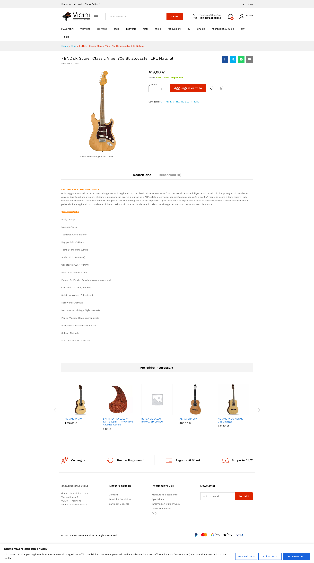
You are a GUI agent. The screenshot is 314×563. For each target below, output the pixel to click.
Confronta (221, 88)
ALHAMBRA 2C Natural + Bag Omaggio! (231, 420)
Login (250, 4)
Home (64, 46)
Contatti (113, 494)
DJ (189, 29)
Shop (73, 46)
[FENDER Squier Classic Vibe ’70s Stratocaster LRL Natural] (225, 59)
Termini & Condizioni (120, 499)
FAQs (154, 513)
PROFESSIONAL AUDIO (223, 29)
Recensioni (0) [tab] (170, 174)
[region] (157, 553)
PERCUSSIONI (174, 29)
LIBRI (66, 37)
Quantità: (152, 85)
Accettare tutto (296, 556)
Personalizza (245, 556)
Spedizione (158, 499)
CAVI (243, 29)
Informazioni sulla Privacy (166, 504)
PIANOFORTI (67, 29)
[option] (80, 406)
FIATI (145, 29)
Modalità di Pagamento (165, 494)
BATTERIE (131, 29)
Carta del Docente (119, 504)
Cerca (174, 16)
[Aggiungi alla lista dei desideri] (212, 88)
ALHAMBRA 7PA (73, 418)
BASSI (117, 29)
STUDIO (201, 29)
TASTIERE (85, 29)
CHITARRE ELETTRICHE (186, 101)
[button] (69, 413)
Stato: (151, 77)
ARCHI (158, 29)
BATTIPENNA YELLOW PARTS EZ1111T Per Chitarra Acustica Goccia (118, 421)
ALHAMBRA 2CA (188, 418)
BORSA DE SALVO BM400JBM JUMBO (152, 420)
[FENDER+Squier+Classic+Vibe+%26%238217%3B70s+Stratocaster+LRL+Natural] (233, 59)
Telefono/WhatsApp (210, 15)
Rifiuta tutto (270, 556)
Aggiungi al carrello (188, 88)
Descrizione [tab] (142, 174)
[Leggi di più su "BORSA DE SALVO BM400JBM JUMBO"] (145, 413)
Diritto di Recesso (161, 508)
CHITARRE (102, 29)
